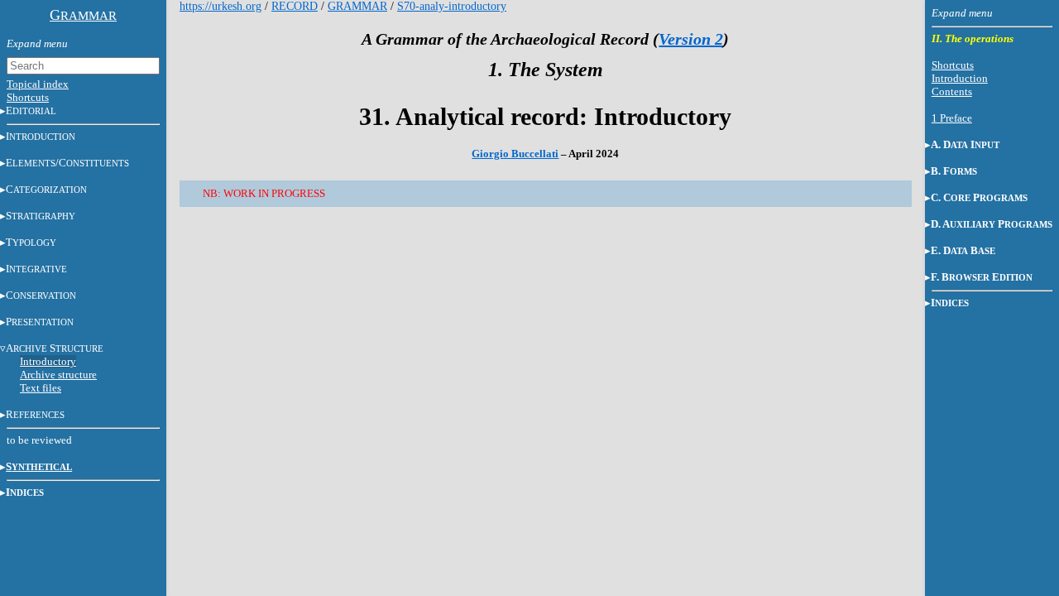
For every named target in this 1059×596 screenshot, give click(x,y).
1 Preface (952, 118)
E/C (67, 162)
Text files (40, 388)
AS (54, 348)
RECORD (294, 6)
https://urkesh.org (220, 6)
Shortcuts (28, 97)
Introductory (48, 361)
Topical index (38, 84)
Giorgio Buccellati (515, 153)
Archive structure (58, 374)
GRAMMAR (357, 6)
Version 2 (691, 39)
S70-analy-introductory (451, 6)
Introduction (960, 78)
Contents (952, 91)
